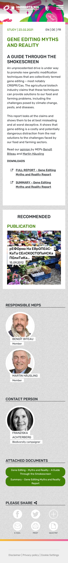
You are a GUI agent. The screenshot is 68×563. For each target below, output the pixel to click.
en (47, 29)
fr (59, 29)
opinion (25, 149)
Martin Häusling (33, 153)
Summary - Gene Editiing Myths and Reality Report (35, 481)
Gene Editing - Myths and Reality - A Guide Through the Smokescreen (35, 472)
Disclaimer (15, 555)
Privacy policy (31, 555)
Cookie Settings (50, 555)
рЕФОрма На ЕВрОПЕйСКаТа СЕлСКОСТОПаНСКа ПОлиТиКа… (31, 253)
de (53, 29)
